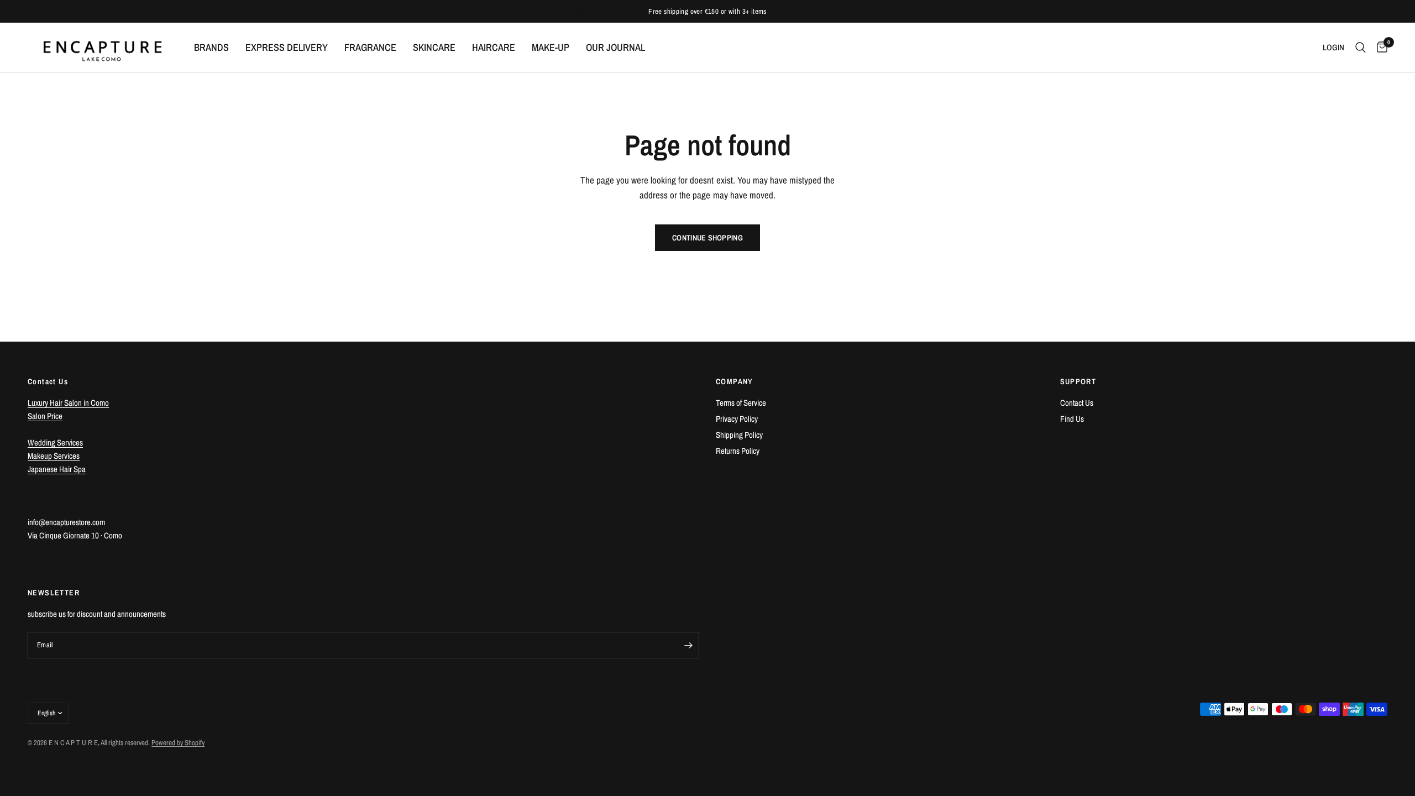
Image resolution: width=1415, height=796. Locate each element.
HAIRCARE (493, 47)
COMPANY (734, 381)
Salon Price (45, 416)
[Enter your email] (688, 645)
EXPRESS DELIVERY (286, 47)
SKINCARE (434, 47)
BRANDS (211, 47)
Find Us (1072, 419)
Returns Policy (737, 451)
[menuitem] (211, 47)
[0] (1379, 47)
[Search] (1360, 47)
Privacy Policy (737, 419)
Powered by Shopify (178, 742)
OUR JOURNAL (615, 47)
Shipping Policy (739, 435)
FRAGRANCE (370, 47)
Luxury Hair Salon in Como (68, 403)
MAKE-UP (550, 47)
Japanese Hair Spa (57, 469)
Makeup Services (54, 456)
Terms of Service (741, 403)
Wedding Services (55, 442)
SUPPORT (1078, 381)
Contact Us (1076, 403)
